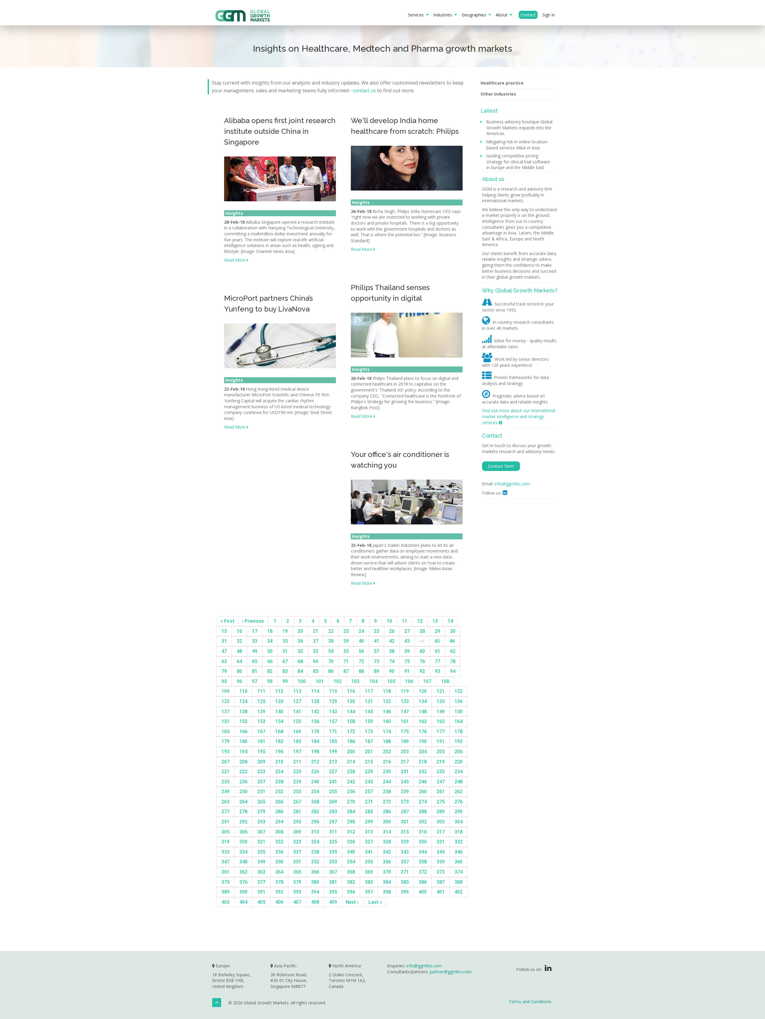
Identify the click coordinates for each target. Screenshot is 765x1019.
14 (450, 621)
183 (297, 741)
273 (405, 802)
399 (405, 892)
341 (369, 852)
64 (239, 661)
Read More (235, 260)
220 (458, 762)
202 (387, 751)
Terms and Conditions (530, 1001)
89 (376, 671)
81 (254, 671)
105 (391, 681)
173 (369, 731)
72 (361, 661)
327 (369, 842)
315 (405, 832)
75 (407, 661)
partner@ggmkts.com (451, 972)
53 (315, 651)
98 (270, 681)
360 (458, 862)
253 (297, 791)
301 (405, 822)
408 (315, 902)
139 (261, 711)
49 (254, 651)
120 (422, 691)
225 (297, 771)
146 (387, 711)
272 (387, 802)
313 (369, 832)
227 (333, 771)
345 (440, 852)
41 (376, 641)
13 (435, 621)
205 (440, 751)
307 (261, 832)
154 (279, 721)
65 (254, 661)
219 (440, 762)
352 (315, 862)
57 (376, 651)
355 (369, 862)
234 (458, 771)
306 (243, 832)
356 (387, 862)
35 (285, 641)
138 (243, 711)
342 (387, 852)
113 (297, 691)
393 (297, 892)
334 (243, 852)
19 (285, 631)
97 (254, 681)
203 (405, 751)
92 (422, 671)
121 (440, 691)
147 (405, 711)
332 (458, 842)
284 (351, 811)
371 (405, 872)
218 (422, 762)
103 (355, 681)
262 (458, 791)
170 (315, 731)
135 (440, 701)
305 (225, 832)
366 (315, 872)
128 (315, 701)
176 (422, 731)
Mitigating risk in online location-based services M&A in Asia (517, 145)
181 (261, 741)
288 (422, 811)
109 (225, 691)
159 (369, 721)
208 (243, 762)
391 (261, 892)
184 (315, 741)
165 (225, 731)
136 (458, 701)
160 (387, 721)
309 (297, 832)
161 (405, 721)
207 (225, 762)
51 (285, 651)
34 (270, 641)
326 (351, 842)
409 (333, 902)
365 (297, 872)
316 (422, 832)
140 (279, 711)
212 (315, 762)
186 (351, 741)
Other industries (498, 94)
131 (369, 701)
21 (315, 631)
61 (437, 651)
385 (405, 882)
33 (254, 641)
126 (279, 701)
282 (315, 811)
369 (369, 872)
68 (300, 661)
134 (422, 701)
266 (279, 802)
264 (243, 802)
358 (422, 862)
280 (279, 811)
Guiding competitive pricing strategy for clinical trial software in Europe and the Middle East (518, 161)
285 (369, 811)
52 (300, 651)
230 (387, 771)
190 (422, 741)
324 (315, 842)
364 (279, 872)
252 (279, 791)
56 (361, 651)
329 (405, 842)
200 (351, 751)
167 (261, 731)
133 (405, 701)
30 (453, 631)
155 (297, 721)
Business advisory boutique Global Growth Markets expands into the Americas (519, 127)
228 (351, 771)
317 (440, 832)
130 (351, 701)
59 (407, 651)
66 (270, 661)
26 (392, 631)
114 (315, 691)
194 (243, 751)
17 (254, 631)
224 (279, 771)
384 (387, 882)
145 (369, 711)
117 (369, 691)
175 (405, 731)
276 (458, 802)
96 (239, 681)
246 (422, 782)
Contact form (501, 466)
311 (333, 832)
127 (297, 701)
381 (333, 882)
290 (458, 811)
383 (369, 882)
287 (405, 811)
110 (243, 691)
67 (285, 661)
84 (300, 671)
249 (225, 791)
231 (405, 771)
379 (297, 882)
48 (239, 651)
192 (458, 741)
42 (392, 641)
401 (440, 892)
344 (422, 852)
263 (225, 802)
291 (225, 822)
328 (387, 842)
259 (405, 791)
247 (440, 782)
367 (333, 872)
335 (261, 852)
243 (369, 782)
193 (225, 751)
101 (319, 681)
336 (279, 852)
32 (239, 641)
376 (243, 882)
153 (261, 721)
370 (387, 872)
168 (279, 731)
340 (351, 852)
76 (422, 661)
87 (346, 671)
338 (315, 852)
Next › (352, 902)
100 (301, 681)
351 (297, 862)
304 (458, 822)
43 (407, 641)
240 (315, 782)
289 (440, 811)
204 (422, 751)
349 (261, 862)
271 (369, 802)
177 (440, 731)
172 (351, 731)
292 (243, 822)
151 (225, 721)
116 (351, 691)
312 (351, 832)
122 (458, 691)
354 (351, 862)
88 (361, 671)
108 (445, 681)
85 (315, 671)
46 (452, 641)
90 (392, 671)
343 (405, 852)
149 (440, 711)
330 (422, 842)
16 (239, 631)
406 (279, 902)
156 (315, 721)
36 (300, 641)
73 (376, 661)
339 (333, 852)
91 (407, 671)
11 (404, 621)
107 (427, 681)
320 (243, 842)
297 (333, 822)
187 (369, 741)
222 (243, 771)
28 (422, 631)
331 (440, 842)
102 (337, 681)
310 (315, 832)
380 (315, 882)
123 (225, 701)
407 (297, 902)
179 (225, 741)
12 (420, 621)
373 (440, 872)
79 (224, 671)
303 (440, 822)
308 (279, 832)
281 (297, 811)
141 (297, 711)
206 (458, 751)
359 (440, 862)
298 (351, 822)
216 (387, 762)
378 (279, 882)
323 (297, 842)
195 (261, 751)
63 (224, 661)
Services (417, 15)
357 (405, 862)
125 (261, 701)
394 (315, 892)
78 (453, 661)
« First (228, 621)
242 (351, 782)
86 (331, 671)
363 (261, 872)
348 (243, 862)
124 (243, 701)
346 (458, 852)
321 (261, 842)
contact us (364, 90)
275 (440, 802)
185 (333, 741)
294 (279, 822)
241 (333, 782)
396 (351, 892)
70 (331, 661)
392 (279, 892)
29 (437, 631)
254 (315, 791)
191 (440, 741)
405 (261, 902)
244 (387, 782)
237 (261, 782)
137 (225, 711)
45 (437, 641)
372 (422, 872)
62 (453, 651)
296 (315, 822)
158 (351, 721)
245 (405, 782)
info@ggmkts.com (512, 484)
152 (243, 721)
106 (409, 681)
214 (351, 762)
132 (387, 701)
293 (261, 822)
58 (392, 651)
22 (331, 631)
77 (437, 661)
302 (422, 822)
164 (458, 721)
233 (440, 771)
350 (279, 862)
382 (351, 882)
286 (387, 811)
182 (279, 741)
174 (387, 731)
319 (225, 842)
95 (224, 681)
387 (440, 882)
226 (315, 771)
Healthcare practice (502, 83)
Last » (375, 902)
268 (315, 802)
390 (243, 892)
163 (440, 721)
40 (361, 641)
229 (369, 771)
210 (279, 762)
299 (369, 822)
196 (279, 751)
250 (243, 791)
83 (285, 671)
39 (346, 641)
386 (422, 882)
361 (225, 872)
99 (285, 681)
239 (297, 782)
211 (297, 762)
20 (300, 631)
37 (315, 641)
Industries (444, 15)
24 (361, 631)
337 (297, 852)
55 (346, 651)
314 (387, 832)
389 (225, 892)
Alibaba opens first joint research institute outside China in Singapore (280, 131)
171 (333, 731)
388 (458, 882)
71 (346, 661)
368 (351, 872)
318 (458, 832)
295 (297, 822)
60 (422, 651)
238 (279, 782)
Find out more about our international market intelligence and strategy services (518, 416)
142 (315, 711)
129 (333, 701)
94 (453, 671)
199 (333, 751)
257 (369, 791)
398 (387, 892)
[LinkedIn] (548, 969)
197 (297, 751)
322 (279, 842)
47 (224, 651)
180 (243, 741)
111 (261, 691)
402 (458, 892)
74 (392, 661)
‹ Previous (253, 621)
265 (261, 802)
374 (458, 872)
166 (243, 731)
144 (351, 711)
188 (387, 741)
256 (351, 791)
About (503, 15)
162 (422, 721)
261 (440, 791)
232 (422, 771)
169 (297, 731)
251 (261, 791)
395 (333, 892)
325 (333, 842)
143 (333, 711)
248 (458, 782)
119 (405, 691)
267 (297, 802)
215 (369, 762)
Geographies (475, 15)
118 (387, 691)
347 (225, 862)
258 (387, 791)
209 (261, 762)
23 (346, 631)
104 (373, 681)
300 (387, 822)
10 (389, 621)
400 (422, 892)
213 (333, 762)
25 (376, 631)
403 (225, 902)
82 (270, 671)
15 (224, 631)
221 (225, 771)
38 (331, 641)
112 (279, 691)
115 (333, 691)
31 (224, 641)
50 (270, 651)
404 (243, 902)
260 (422, 791)
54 (331, 651)
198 (315, 751)
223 (261, 771)
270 (351, 802)
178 (458, 731)
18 (270, 631)
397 (369, 892)
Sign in (548, 15)
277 (225, 811)
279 (261, 811)
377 (261, 882)
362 (243, 872)
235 (225, 782)
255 (333, 791)
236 (243, 782)
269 (333, 802)
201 (369, 751)
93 (437, 671)
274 (422, 802)
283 (333, 811)
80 (239, 671)
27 (407, 631)
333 (225, 852)
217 (405, 762)
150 (458, 711)
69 (315, 661)
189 (405, 741)
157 (333, 721)
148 (422, 711)
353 (333, 862)
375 (225, 882)
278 (243, 811)
